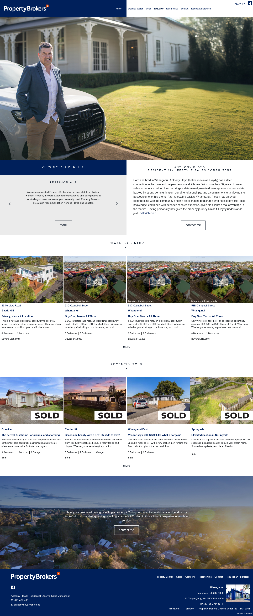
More (63, 225)
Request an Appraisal (201, 8)
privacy (190, 608)
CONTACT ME (193, 225)
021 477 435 (19, 600)
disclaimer (174, 608)
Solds (148, 8)
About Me (159, 8)
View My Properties (63, 167)
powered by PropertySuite (244, 613)
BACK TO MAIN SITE (212, 604)
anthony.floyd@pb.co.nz (27, 604)
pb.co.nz (240, 4)
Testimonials (172, 8)
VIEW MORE (148, 213)
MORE (126, 346)
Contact (184, 8)
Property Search (135, 8)
